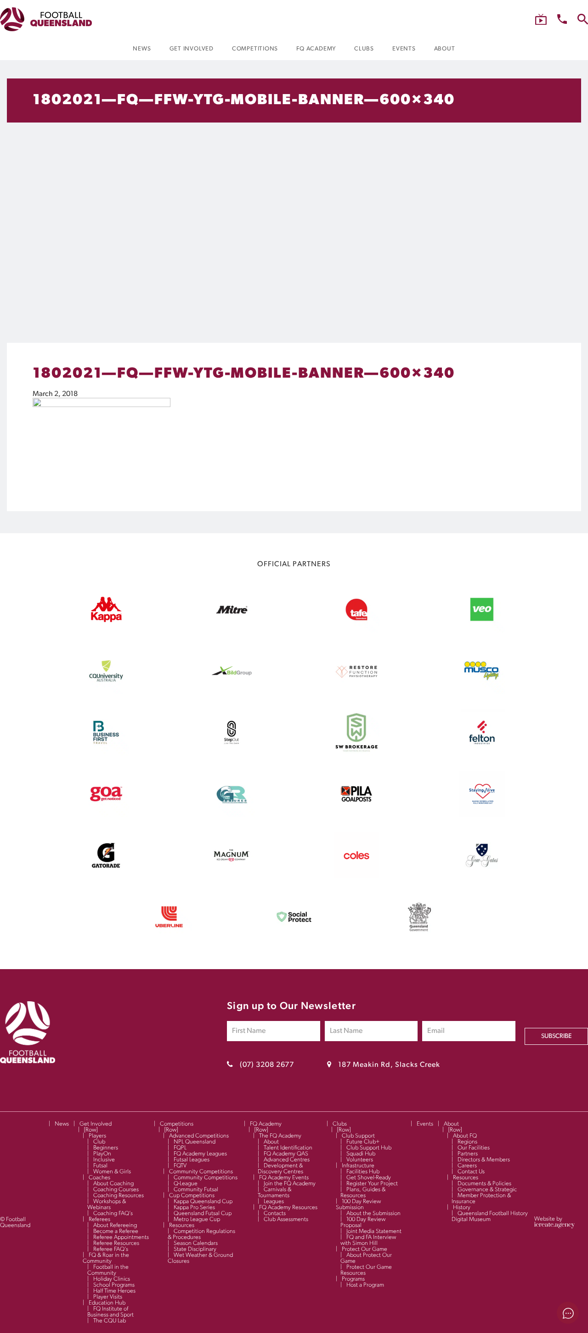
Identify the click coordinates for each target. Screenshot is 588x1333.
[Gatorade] (106, 876)
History (461, 1207)
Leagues (274, 1202)
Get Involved (95, 1124)
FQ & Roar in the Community (106, 1258)
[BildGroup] (231, 692)
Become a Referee (115, 1231)
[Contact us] (562, 19)
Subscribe (556, 1036)
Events (425, 1124)
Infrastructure (358, 1166)
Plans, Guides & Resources (362, 1193)
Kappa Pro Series (194, 1207)
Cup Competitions (192, 1196)
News (62, 1124)
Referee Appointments (121, 1237)
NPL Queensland (194, 1142)
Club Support (358, 1136)
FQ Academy (266, 1124)
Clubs (340, 1124)
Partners (468, 1154)
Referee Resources (116, 1243)
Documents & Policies (484, 1184)
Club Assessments (286, 1219)
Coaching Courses (116, 1190)
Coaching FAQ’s (113, 1213)
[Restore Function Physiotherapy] (356, 692)
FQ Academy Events (284, 1178)
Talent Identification (288, 1148)
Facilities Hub (362, 1172)
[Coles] (356, 876)
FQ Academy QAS (286, 1154)
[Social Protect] (294, 938)
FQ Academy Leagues (200, 1154)
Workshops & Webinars (106, 1204)
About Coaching (113, 1184)
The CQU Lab (109, 1321)
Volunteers (359, 1160)
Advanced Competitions (199, 1136)
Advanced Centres (287, 1160)
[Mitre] (231, 630)
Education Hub (107, 1303)
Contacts (275, 1213)
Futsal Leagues (191, 1160)
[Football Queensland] (46, 19)
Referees (99, 1219)
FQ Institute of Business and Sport (110, 1312)
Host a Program (365, 1285)
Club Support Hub (368, 1148)
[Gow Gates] (482, 876)
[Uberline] (169, 938)
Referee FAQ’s (110, 1249)
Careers (467, 1166)
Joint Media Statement (373, 1231)
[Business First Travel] (106, 753)
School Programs (114, 1285)
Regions (467, 1142)
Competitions (176, 1124)
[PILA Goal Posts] (356, 815)
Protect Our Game (364, 1249)
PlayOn (102, 1154)
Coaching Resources (118, 1196)
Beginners (105, 1148)
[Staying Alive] (482, 815)
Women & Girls (112, 1172)
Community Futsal (196, 1190)
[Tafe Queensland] (356, 630)
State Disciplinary (195, 1249)
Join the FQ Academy (290, 1184)
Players (97, 1136)
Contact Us (471, 1172)
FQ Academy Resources (288, 1207)
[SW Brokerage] (356, 753)
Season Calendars (196, 1243)
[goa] (106, 815)
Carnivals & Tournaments (274, 1193)
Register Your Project (372, 1184)
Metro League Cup (197, 1219)
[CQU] (106, 692)
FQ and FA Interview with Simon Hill (368, 1240)
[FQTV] (541, 19)
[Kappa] (106, 620)
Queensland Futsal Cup (203, 1213)
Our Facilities (474, 1148)
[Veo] (482, 630)
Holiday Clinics (111, 1279)
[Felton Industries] (482, 753)
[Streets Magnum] (231, 876)
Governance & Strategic (487, 1190)
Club (99, 1142)
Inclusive (104, 1160)
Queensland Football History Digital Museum (490, 1216)
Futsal (100, 1166)
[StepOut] (231, 753)
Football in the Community (108, 1270)
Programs (353, 1279)
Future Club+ (362, 1142)
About (271, 1142)
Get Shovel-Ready (368, 1178)
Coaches (99, 1178)
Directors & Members (484, 1160)
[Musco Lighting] (482, 692)
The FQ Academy (280, 1136)
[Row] (90, 1130)
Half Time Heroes (114, 1291)
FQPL (180, 1148)
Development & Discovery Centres (280, 1169)
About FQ (465, 1136)
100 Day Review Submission (358, 1204)
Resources (181, 1225)
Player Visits (107, 1297)
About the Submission (373, 1213)
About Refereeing (115, 1225)
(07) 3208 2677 (267, 1065)
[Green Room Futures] (231, 815)
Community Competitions (201, 1172)
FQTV (180, 1166)
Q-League (186, 1184)
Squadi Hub (360, 1154)
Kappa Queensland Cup (203, 1202)
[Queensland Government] (419, 938)
